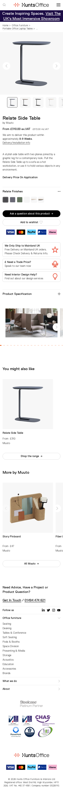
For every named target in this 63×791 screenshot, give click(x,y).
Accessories (9, 668)
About (6, 689)
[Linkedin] (43, 610)
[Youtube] (58, 610)
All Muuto (30, 563)
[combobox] (4, 5)
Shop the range (30, 456)
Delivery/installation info (16, 142)
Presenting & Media (14, 650)
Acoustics (8, 659)
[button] (6, 66)
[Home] (31, 5)
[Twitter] (48, 610)
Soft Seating (10, 637)
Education (8, 664)
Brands (6, 673)
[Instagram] (53, 610)
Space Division (11, 646)
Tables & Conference (14, 632)
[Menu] (58, 5)
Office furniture (12, 618)
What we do (10, 681)
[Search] (4, 5)
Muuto (9, 122)
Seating (7, 623)
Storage (7, 655)
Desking (7, 628)
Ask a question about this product (30, 213)
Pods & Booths (11, 641)
